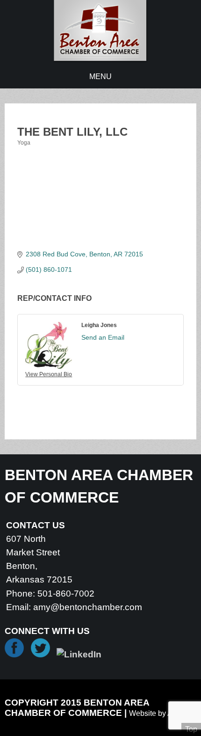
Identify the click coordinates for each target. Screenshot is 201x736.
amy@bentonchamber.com (87, 607)
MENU (100, 76)
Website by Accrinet (161, 713)
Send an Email (102, 337)
